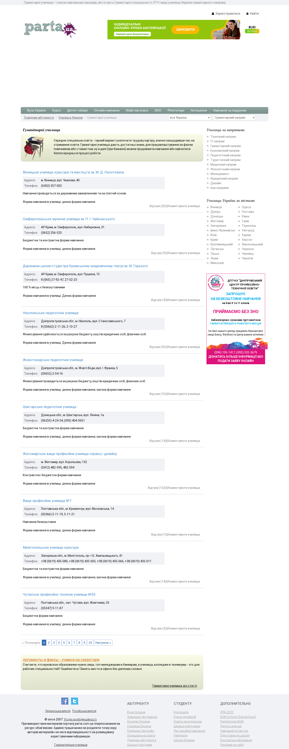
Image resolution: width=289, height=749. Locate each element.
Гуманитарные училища (70, 744)
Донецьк (217, 216)
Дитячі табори (77, 110)
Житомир (217, 221)
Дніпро (215, 211)
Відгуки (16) (158, 394)
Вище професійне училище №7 (47, 501)
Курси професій (185, 717)
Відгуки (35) (158, 347)
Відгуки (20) (158, 206)
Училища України (70, 117)
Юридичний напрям (224, 178)
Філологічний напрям (225, 169)
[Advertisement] (144, 71)
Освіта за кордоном (188, 721)
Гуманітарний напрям (226, 146)
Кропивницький (222, 244)
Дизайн (216, 183)
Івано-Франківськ (223, 230)
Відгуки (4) (158, 300)
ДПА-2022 (227, 712)
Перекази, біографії (140, 731)
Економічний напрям (225, 150)
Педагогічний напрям (226, 155)
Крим (214, 239)
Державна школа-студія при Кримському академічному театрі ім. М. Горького (85, 266)
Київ (214, 235)
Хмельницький (252, 244)
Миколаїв (217, 263)
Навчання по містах (234, 731)
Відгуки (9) (158, 253)
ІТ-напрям (217, 141)
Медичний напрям (223, 164)
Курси (56, 110)
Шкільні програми (139, 744)
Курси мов (181, 712)
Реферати (180, 735)
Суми (245, 221)
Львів (214, 258)
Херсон (247, 239)
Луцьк (215, 253)
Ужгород (248, 230)
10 (90, 642)
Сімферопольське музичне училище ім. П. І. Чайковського (69, 219)
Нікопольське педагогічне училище (50, 313)
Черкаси (248, 249)
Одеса (246, 207)
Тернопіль (249, 225)
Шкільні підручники (187, 726)
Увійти (254, 13)
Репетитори (176, 110)
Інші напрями (220, 188)
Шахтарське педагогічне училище (49, 407)
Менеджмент (220, 174)
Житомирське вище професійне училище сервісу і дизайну (70, 454)
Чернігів (247, 258)
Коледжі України (138, 721)
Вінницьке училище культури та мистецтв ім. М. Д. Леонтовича (73, 172)
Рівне (245, 216)
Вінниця (216, 207)
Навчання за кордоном (229, 110)
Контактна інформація (236, 740)
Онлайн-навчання (107, 110)
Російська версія (84, 711)
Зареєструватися (227, 13)
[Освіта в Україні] (50, 28)
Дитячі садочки (231, 726)
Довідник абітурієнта (39, 117)
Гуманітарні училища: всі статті (175, 685)
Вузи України (36, 110)
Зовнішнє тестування (142, 717)
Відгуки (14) (158, 441)
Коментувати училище (184, 206)
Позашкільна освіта (141, 735)
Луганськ (217, 249)
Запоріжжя (218, 225)
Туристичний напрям (226, 160)
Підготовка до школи (234, 735)
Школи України (184, 740)
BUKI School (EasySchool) (238, 717)
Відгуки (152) (157, 487)
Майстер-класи (137, 110)
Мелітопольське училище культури (50, 548)
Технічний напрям (223, 136)
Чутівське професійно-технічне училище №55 (59, 594)
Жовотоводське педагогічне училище (53, 360)
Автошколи (199, 110)
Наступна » (103, 642)
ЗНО (157, 110)
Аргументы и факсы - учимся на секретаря (61, 659)
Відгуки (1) (158, 534)
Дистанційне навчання (189, 731)
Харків (246, 235)
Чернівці (248, 253)
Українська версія (57, 711)
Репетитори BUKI (232, 721)
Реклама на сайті (232, 744)
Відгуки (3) (158, 628)
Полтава (248, 211)
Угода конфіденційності (80, 719)
